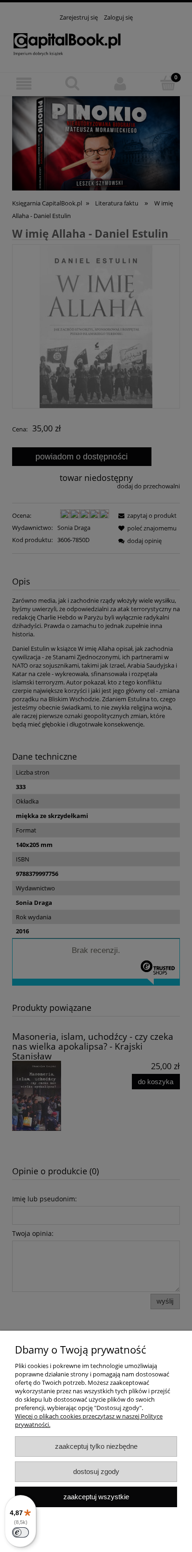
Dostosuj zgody (96, 1471)
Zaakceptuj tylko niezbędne (96, 1446)
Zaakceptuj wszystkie (96, 1497)
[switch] (20, 1532)
